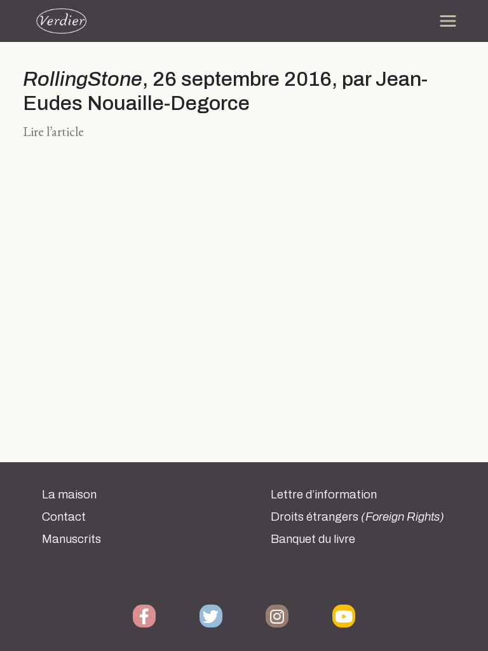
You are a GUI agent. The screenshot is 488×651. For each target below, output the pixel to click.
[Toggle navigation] (448, 21)
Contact (64, 517)
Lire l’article (53, 131)
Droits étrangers (357, 517)
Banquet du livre (313, 539)
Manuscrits (71, 539)
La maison (69, 494)
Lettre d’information (324, 494)
